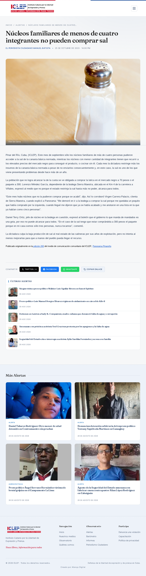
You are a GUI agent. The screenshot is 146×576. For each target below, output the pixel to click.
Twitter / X (30, 269)
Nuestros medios (67, 536)
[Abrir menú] (134, 8)
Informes (90, 540)
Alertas (20, 25)
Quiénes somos (66, 545)
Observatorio (65, 540)
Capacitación (125, 536)
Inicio (9, 25)
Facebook (51, 269)
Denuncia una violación (129, 532)
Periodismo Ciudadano (97, 545)
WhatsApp (71, 269)
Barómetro (91, 536)
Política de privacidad (129, 540)
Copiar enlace (94, 269)
